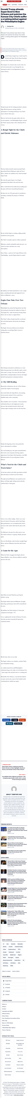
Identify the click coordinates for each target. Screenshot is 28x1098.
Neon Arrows (20, 1055)
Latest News (14, 4)
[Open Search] (26, 1)
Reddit (23, 720)
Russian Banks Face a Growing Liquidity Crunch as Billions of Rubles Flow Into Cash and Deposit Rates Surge (17, 889)
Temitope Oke (10, 26)
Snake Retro (8, 1051)
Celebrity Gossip (19, 946)
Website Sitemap (6, 971)
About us (4, 1004)
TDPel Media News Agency (14, 1)
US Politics (13, 963)
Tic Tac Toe (20, 1051)
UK (23, 960)
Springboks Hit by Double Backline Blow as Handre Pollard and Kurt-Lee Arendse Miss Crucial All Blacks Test (17, 905)
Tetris (20, 1058)
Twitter (15, 720)
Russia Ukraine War (7, 960)
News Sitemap (16, 971)
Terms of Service (6, 1030)
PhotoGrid (8, 1048)
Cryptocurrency (12, 949)
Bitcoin (4, 946)
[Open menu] (2, 1)
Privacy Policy (5, 1025)
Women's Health (20, 1064)
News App (4, 1020)
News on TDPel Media (7, 1023)
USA (19, 963)
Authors (4, 1006)
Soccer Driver (8, 1061)
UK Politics (5, 963)
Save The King (8, 1058)
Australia (13, 944)
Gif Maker (8, 1043)
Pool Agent (10, 957)
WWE (11, 965)
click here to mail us (18, 1095)
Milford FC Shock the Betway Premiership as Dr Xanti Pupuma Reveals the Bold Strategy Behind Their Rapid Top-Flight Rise (16, 922)
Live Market (7, 1064)
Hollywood (11, 952)
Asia (8, 944)
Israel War (5, 954)
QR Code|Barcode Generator (20, 1044)
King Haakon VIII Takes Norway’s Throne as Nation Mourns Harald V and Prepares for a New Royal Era (17, 897)
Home (9, 4)
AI (3, 944)
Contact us (20, 4)
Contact (4, 1008)
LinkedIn (10, 723)
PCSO (4, 957)
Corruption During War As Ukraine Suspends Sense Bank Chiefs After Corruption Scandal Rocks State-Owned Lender (17, 829)
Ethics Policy (5, 1016)
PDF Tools (8, 1040)
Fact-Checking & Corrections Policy (11, 1018)
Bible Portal (20, 1061)
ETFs (19, 949)
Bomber (8, 1055)
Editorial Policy (6, 1013)
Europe (4, 952)
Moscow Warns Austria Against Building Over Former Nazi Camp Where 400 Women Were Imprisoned (17, 844)
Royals (17, 957)
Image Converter (20, 1040)
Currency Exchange (20, 1071)
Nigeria (19, 954)
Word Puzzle (20, 1048)
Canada (10, 946)
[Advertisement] (14, 80)
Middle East (13, 954)
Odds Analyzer (8, 1074)
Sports (5, 4)
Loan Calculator (8, 1068)
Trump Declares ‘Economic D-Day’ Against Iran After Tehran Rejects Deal (16, 837)
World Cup (5, 965)
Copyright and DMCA (7, 1011)
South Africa (17, 960)
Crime (4, 949)
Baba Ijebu (20, 944)
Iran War (18, 952)
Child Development (8, 1071)
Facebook (7, 720)
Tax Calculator (20, 1068)
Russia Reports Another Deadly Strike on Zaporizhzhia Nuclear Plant (16, 851)
